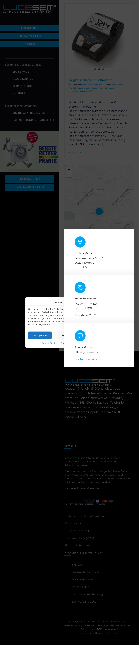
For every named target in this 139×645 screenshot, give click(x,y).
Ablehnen (65, 335)
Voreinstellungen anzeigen (94, 335)
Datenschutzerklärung (72, 343)
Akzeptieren (40, 335)
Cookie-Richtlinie (50, 343)
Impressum (91, 343)
